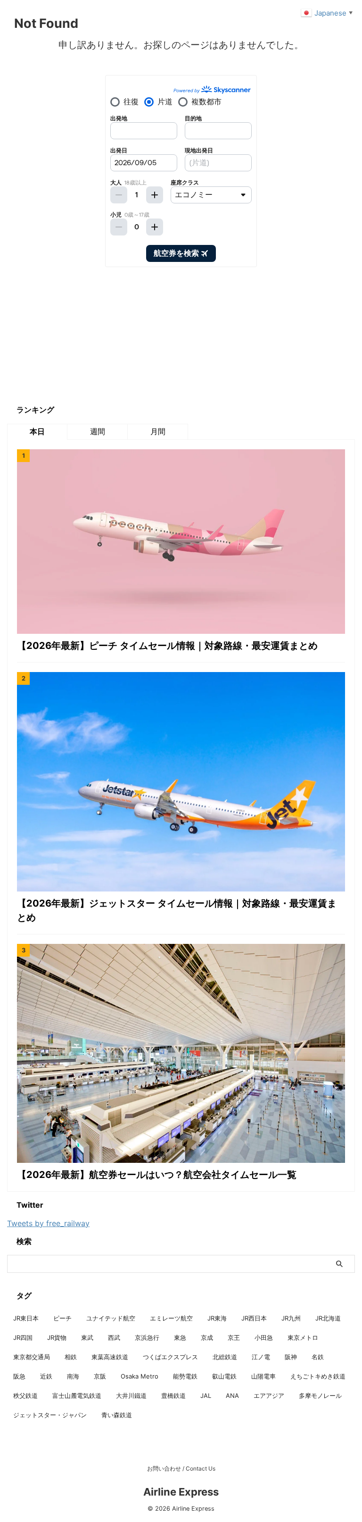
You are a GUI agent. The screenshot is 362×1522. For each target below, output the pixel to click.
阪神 (291, 1357)
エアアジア (269, 1395)
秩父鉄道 (25, 1395)
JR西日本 (254, 1318)
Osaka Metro (139, 1376)
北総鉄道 (225, 1357)
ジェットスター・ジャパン (50, 1415)
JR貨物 (56, 1337)
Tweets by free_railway (48, 1223)
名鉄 (318, 1357)
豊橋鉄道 (173, 1395)
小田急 (264, 1337)
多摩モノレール (320, 1395)
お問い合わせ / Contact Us (181, 1468)
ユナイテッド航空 (110, 1318)
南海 (73, 1376)
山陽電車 (263, 1376)
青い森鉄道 (116, 1415)
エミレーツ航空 (171, 1318)
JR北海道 (328, 1318)
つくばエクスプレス (170, 1357)
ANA (232, 1395)
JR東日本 (26, 1318)
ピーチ (62, 1318)
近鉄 (46, 1376)
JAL (205, 1395)
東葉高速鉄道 (109, 1357)
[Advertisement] (77, 336)
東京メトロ (303, 1337)
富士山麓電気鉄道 (76, 1395)
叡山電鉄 (224, 1376)
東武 (87, 1337)
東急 (180, 1337)
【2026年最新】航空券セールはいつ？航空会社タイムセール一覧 (156, 1174)
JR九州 (291, 1318)
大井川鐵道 (131, 1395)
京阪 (100, 1376)
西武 (114, 1337)
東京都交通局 (31, 1357)
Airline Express (181, 1492)
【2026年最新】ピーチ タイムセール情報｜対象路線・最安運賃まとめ (167, 645)
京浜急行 (147, 1337)
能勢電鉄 (185, 1376)
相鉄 (71, 1357)
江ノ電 (261, 1357)
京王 (234, 1337)
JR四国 (23, 1337)
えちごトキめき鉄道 (318, 1376)
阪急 (19, 1376)
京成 (207, 1337)
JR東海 (217, 1318)
